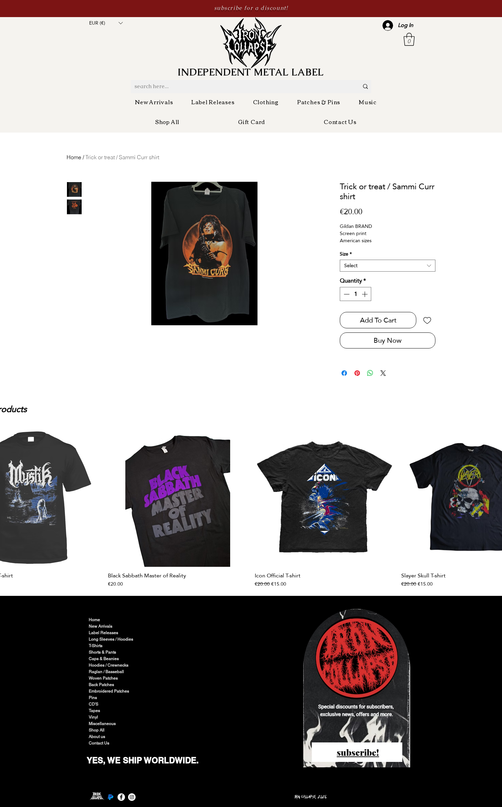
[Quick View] (178, 497)
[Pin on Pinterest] (357, 373)
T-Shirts (95, 645)
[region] (357, 688)
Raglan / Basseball (106, 671)
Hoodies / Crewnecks (108, 665)
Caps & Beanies (104, 658)
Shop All (96, 730)
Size (346, 254)
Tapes (94, 710)
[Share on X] (383, 373)
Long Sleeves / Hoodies (111, 639)
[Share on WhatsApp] (370, 373)
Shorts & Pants (102, 652)
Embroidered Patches (109, 691)
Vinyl (93, 717)
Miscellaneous (102, 723)
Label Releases (103, 632)
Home (74, 157)
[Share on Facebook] (344, 373)
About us (97, 736)
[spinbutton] (355, 294)
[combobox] (387, 266)
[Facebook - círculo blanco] (121, 797)
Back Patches (101, 684)
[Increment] (365, 294)
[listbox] (106, 23)
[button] (106, 23)
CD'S (93, 704)
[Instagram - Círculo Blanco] (132, 797)
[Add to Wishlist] (427, 320)
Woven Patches (103, 678)
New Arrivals (100, 626)
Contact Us (99, 743)
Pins (93, 697)
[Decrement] (346, 294)
